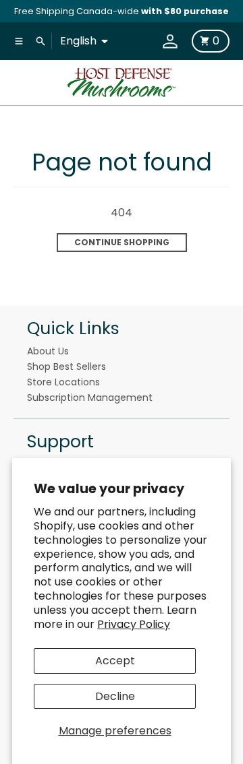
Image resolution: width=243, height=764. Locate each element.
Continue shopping (121, 242)
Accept (115, 660)
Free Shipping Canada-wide (121, 11)
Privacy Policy (133, 624)
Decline (115, 696)
